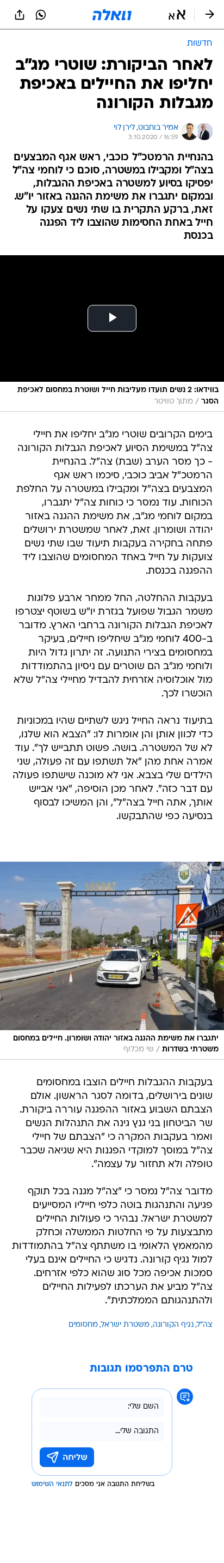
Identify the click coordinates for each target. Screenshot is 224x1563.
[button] (177, 15)
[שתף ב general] (20, 15)
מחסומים (83, 1324)
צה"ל (205, 1324)
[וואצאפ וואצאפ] (40, 14)
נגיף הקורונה (173, 1324)
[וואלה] (112, 14)
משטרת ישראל (125, 1324)
